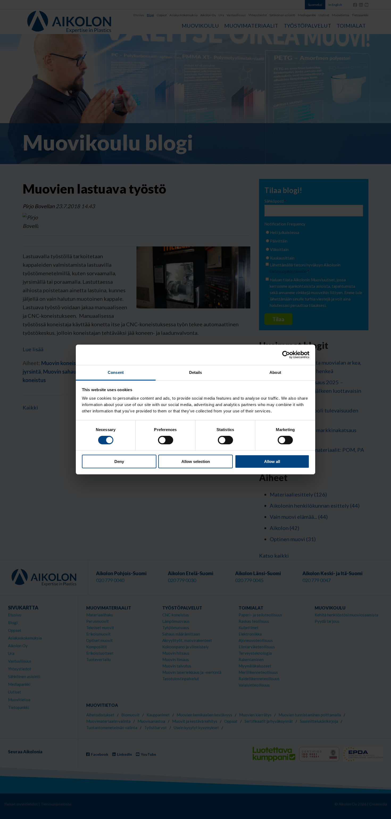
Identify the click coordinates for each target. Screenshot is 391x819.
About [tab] (275, 372)
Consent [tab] (116, 372)
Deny (119, 461)
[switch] (165, 440)
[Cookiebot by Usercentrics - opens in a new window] (286, 355)
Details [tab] (195, 372)
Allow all (272, 461)
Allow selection (195, 461)
